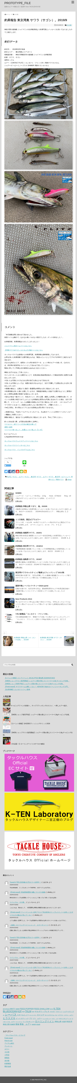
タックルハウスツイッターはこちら (17, 445)
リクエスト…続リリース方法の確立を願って (20, 424)
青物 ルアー (26, 1024)
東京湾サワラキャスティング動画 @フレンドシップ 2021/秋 (39, 573)
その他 (69, 25)
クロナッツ (59, 1011)
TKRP (33, 1011)
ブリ (30, 1018)
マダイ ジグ (55, 1018)
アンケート (9, 1046)
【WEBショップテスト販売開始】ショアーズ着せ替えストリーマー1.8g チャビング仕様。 (37, 681)
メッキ (69, 1018)
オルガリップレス (42, 1011)
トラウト (60, 1015)
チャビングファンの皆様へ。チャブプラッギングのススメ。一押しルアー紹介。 (40, 705)
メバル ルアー (10, 1021)
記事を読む (18, 501)
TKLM (28, 1011)
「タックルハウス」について (15, 1035)
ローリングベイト (44, 1021)
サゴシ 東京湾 (30, 477)
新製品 (7, 1058)
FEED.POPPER (27, 1009)
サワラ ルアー (42, 477)
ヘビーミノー (65, 477)
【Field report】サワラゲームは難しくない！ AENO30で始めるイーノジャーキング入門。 (37, 686)
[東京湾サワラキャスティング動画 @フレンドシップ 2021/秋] (9, 577)
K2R (23, 1011)
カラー (7, 1049)
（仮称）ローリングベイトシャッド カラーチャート (29, 925)
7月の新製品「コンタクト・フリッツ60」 (32, 614)
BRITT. (12, 1009)
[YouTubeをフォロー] (17, 471)
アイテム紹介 (9, 1043)
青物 (17, 1024)
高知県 (38, 1024)
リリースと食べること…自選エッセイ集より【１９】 (23, 430)
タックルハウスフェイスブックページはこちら (21, 441)
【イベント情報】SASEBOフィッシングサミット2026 (30, 723)
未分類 (7, 1060)
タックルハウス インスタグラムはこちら (19, 450)
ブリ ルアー (37, 1018)
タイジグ (40, 1015)
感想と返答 (8, 427)
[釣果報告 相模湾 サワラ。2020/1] (9, 537)
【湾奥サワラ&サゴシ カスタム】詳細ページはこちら (23, 350)
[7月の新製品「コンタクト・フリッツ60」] (9, 618)
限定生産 (8, 1066)
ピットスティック (22, 1018)
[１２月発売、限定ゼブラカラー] (9, 524)
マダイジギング (63, 1018)
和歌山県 (58, 1022)
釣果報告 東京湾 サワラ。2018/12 (29, 546)
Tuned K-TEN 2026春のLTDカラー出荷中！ (25, 882)
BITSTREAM (6, 1009)
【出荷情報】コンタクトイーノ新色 (17, 689)
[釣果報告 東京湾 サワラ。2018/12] (9, 550)
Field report (9, 1038)
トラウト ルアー (68, 1015)
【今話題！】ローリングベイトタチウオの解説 (28, 744)
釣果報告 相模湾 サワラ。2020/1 (28, 533)
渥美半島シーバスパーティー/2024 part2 (31, 586)
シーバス (11, 1014)
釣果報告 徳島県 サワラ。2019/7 (28, 559)
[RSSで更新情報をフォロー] (25, 471)
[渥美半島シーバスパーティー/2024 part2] (9, 590)
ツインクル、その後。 (18, 902)
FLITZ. (9, 477)
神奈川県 (6, 1024)
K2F (20, 1011)
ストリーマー (33, 1015)
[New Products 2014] (9, 603)
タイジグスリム (49, 1015)
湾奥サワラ (60, 479)
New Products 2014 (23, 599)
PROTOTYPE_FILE (17, 3)
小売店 (7, 1055)
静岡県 (34, 1024)
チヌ (56, 1015)
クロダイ (52, 1011)
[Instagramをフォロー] (13, 471)
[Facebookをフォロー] (10, 471)
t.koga (69, 479)
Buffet (17, 1009)
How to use (9, 1040)
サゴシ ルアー (18, 477)
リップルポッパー (29, 1021)
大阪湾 (64, 1021)
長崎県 (12, 1024)
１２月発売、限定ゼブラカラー (28, 520)
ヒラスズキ (9, 1018)
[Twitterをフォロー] (6, 471)
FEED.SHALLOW (41, 1009)
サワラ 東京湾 (54, 477)
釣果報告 (8, 1063)
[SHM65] (9, 497)
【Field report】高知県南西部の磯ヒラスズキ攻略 (27, 892)
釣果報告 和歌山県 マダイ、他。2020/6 (31, 506)
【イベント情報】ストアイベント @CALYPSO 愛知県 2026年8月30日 (30, 678)
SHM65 (18, 493)
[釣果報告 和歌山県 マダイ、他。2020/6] (9, 510)
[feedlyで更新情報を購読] (21, 471)
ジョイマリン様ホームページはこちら (18, 346)
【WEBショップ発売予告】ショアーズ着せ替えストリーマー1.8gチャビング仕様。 (34, 684)
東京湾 (69, 1022)
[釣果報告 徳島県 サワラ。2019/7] (9, 563)
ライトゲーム (19, 1021)
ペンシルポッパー (46, 1018)
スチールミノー (23, 1015)
